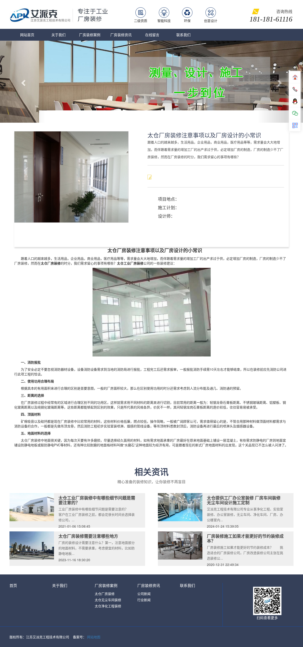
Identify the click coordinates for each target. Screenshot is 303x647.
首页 (13, 573)
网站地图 (93, 624)
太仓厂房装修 (105, 581)
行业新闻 (144, 587)
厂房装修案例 (89, 34)
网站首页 (27, 34)
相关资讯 (151, 460)
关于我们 (58, 34)
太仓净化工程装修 (108, 593)
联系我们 (183, 34)
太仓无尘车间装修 (108, 587)
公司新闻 (144, 581)
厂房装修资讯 (121, 34)
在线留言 (152, 34)
